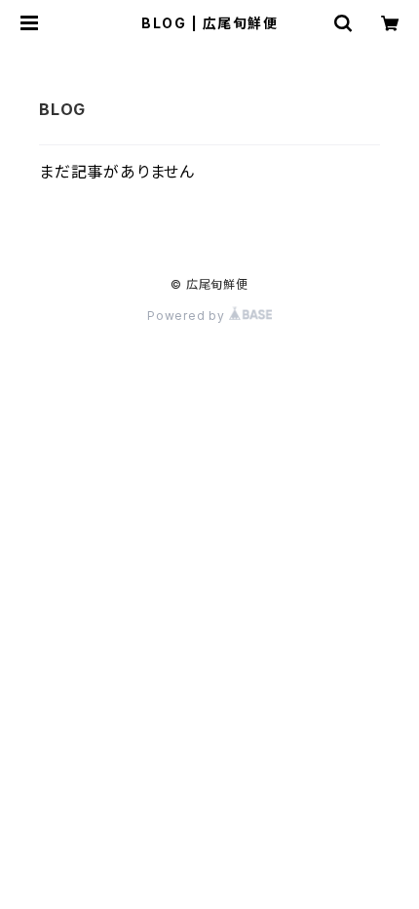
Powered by (188, 315)
